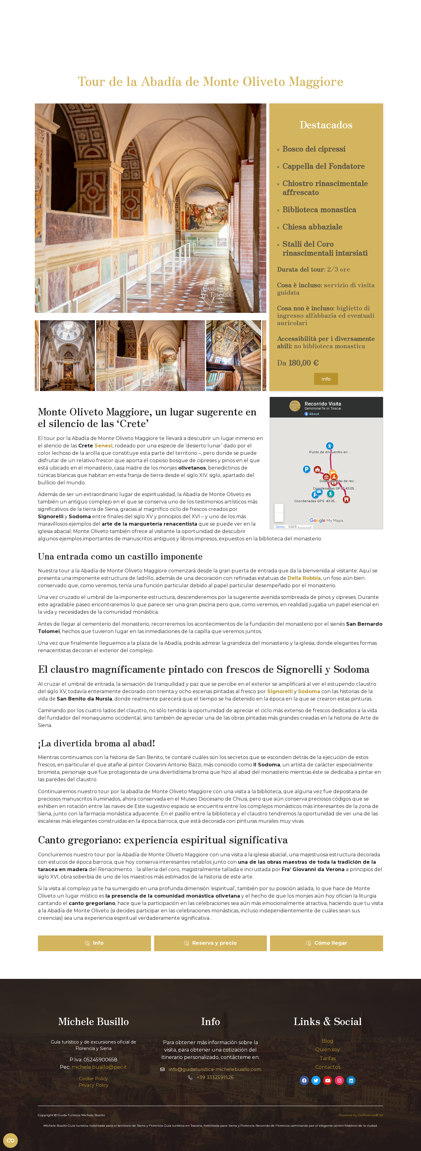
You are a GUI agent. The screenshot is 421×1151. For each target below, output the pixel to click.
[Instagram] (339, 1080)
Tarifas (328, 1058)
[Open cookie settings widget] (10, 1140)
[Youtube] (327, 1080)
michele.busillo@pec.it (99, 1067)
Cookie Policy (93, 1078)
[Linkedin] (351, 1080)
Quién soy (327, 1049)
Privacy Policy (93, 1085)
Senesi (103, 446)
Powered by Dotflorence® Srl (361, 1115)
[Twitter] (316, 1080)
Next (257, 356)
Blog (327, 1041)
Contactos (327, 1067)
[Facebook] (304, 1080)
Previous (44, 356)
